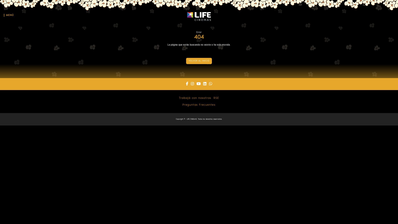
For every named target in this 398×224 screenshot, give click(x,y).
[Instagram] (192, 84)
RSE (216, 98)
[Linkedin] (205, 84)
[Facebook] (187, 84)
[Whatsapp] (210, 84)
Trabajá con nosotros (195, 98)
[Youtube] (198, 84)
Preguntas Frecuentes (199, 105)
